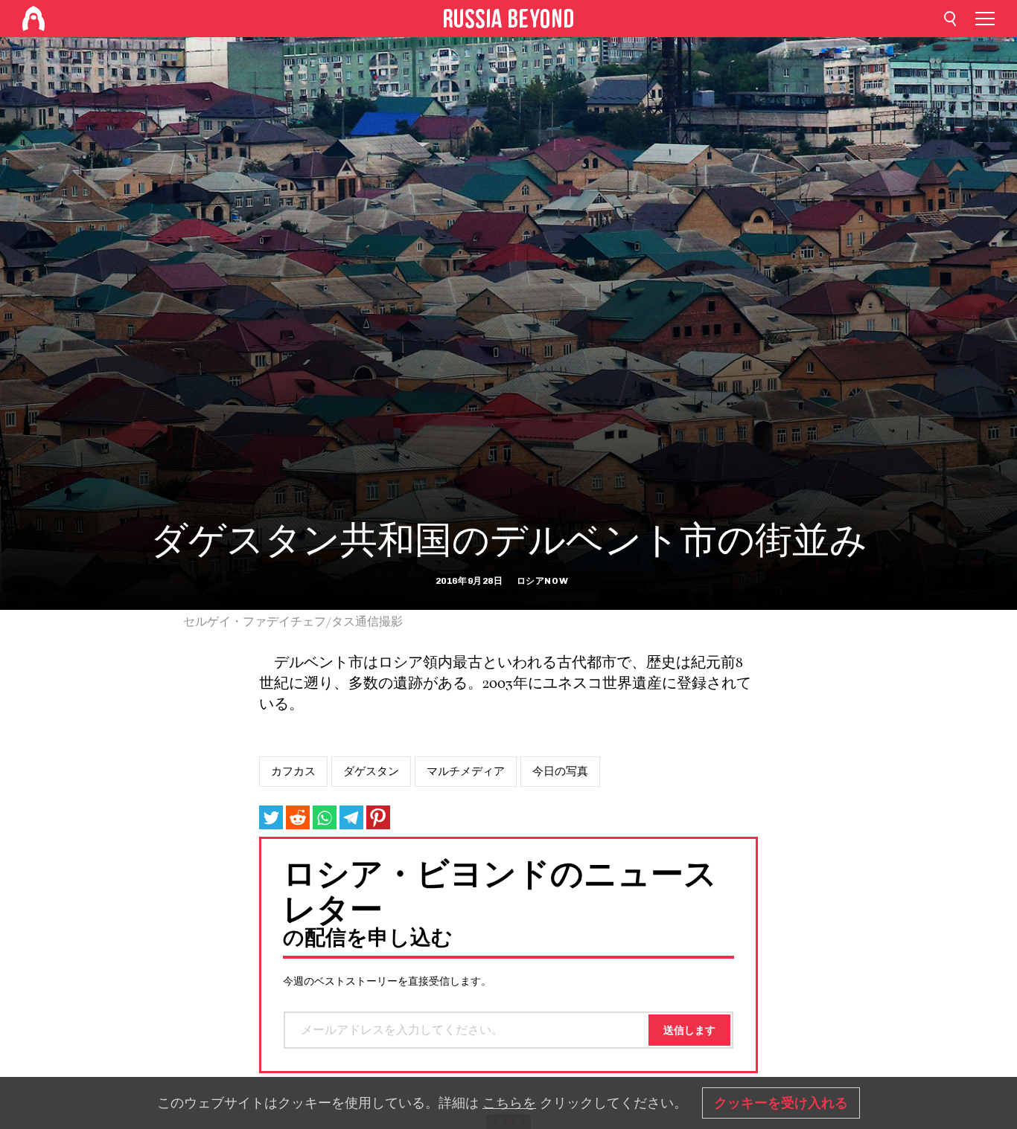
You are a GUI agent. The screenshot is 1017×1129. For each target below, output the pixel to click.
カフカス (293, 771)
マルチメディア (466, 771)
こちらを (509, 1103)
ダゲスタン (371, 771)
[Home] (33, 18)
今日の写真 (560, 771)
